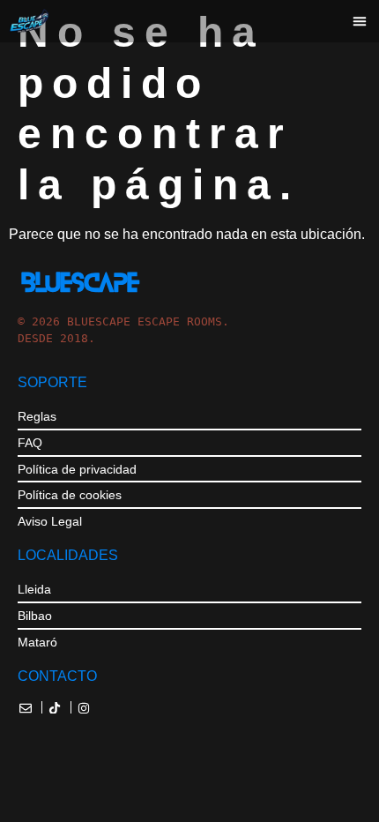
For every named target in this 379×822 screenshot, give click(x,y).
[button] (359, 21)
